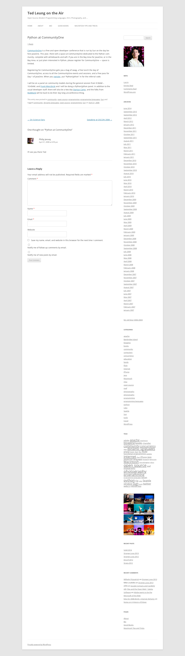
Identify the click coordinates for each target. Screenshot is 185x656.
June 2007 (127, 294)
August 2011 (129, 141)
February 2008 (129, 268)
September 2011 (130, 137)
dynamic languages (51, 102)
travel (126, 421)
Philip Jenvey (45, 139)
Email (30, 219)
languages (137, 459)
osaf (125, 388)
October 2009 (129, 206)
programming (73, 99)
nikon (152, 462)
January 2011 (129, 157)
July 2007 (127, 290)
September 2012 (130, 115)
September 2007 (130, 284)
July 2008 (127, 251)
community (52, 99)
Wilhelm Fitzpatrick (131, 579)
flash (136, 452)
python (127, 404)
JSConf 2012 (128, 560)
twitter (147, 484)
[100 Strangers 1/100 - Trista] (129, 503)
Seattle (126, 411)
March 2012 (128, 121)
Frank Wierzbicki (47, 86)
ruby (125, 408)
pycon (144, 477)
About (40, 26)
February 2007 (129, 307)
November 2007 (130, 277)
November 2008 (130, 242)
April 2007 (128, 300)
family (126, 362)
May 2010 (127, 183)
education (128, 359)
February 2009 (129, 232)
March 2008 (128, 264)
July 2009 (127, 216)
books (126, 346)
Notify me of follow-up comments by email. (46, 247)
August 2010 (129, 173)
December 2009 (130, 199)
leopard (146, 459)
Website (31, 229)
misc (125, 382)
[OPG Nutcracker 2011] (139, 503)
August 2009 (129, 212)
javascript (128, 459)
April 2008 (128, 261)
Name (31, 208)
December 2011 (130, 128)
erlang (126, 451)
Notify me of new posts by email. (42, 255)
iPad (138, 457)
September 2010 (130, 170)
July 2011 (127, 144)
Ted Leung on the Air (45, 13)
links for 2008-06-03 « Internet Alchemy (139, 599)
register (57, 76)
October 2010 (129, 167)
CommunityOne (34, 50)
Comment (32, 178)
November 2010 (130, 163)
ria (136, 480)
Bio (50, 26)
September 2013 (130, 111)
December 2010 (130, 160)
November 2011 (130, 131)
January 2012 (129, 124)
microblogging (144, 462)
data (125, 449)
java (125, 375)
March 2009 (128, 229)
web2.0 (127, 486)
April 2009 (128, 225)
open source (63, 99)
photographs (129, 391)
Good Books (63, 26)
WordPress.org (130, 92)
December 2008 (130, 238)
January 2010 (129, 196)
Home (29, 26)
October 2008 (129, 245)
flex (140, 452)
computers (128, 352)
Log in (126, 82)
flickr (126, 365)
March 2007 (128, 303)
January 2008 (129, 271)
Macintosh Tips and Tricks (86, 26)
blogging (127, 342)
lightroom (152, 459)
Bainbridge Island (131, 339)
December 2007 (130, 274)
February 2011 (129, 154)
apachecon (144, 441)
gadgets (149, 454)
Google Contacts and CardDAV (143, 586)
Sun (102, 99)
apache (126, 336)
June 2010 (127, 180)
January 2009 (129, 235)
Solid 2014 (128, 550)
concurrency (129, 356)
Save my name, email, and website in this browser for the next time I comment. (67, 240)
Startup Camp (79, 89)
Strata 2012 (128, 563)
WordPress (128, 424)
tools (126, 417)
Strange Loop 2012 (131, 556)
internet (127, 369)
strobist (128, 483)
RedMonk (31, 93)
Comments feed (130, 89)
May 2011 (127, 147)
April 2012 (128, 118)
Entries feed (128, 85)
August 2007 (129, 287)
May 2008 (127, 258)
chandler (147, 443)
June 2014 (127, 108)
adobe (126, 440)
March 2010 (128, 190)
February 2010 (129, 193)
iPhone (126, 372)
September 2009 (130, 209)
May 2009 (127, 222)
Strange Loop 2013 (131, 553)
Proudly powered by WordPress (39, 644)
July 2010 (127, 176)
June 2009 (127, 219)
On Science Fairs (36, 119)
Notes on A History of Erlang (135, 602)
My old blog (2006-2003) (133, 320)
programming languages (90, 99)
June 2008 (127, 255)
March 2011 (128, 150)
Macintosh (128, 378)
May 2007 (127, 297)
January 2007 (129, 310)
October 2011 (129, 134)
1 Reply (30, 44)
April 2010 (128, 186)
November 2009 (130, 203)
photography (129, 395)
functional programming (135, 454)
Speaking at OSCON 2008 (99, 119)
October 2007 (129, 281)
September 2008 (130, 248)
